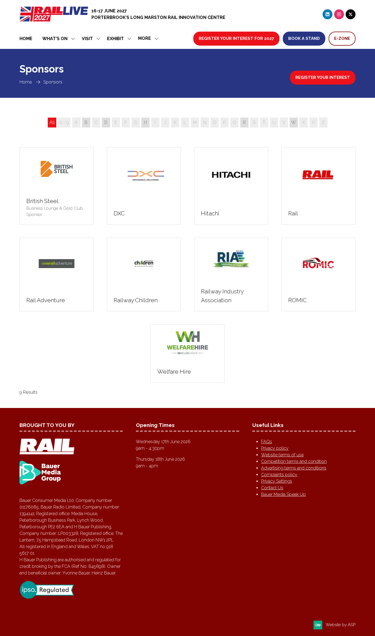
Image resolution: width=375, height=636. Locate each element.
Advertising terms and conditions (293, 468)
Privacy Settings (276, 481)
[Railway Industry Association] (231, 274)
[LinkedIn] (327, 14)
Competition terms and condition (294, 461)
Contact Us (272, 487)
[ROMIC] (318, 274)
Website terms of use (282, 454)
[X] (351, 14)
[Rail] (318, 186)
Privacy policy (275, 448)
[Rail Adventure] (56, 274)
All (52, 122)
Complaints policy (279, 474)
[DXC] (144, 186)
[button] (147, 39)
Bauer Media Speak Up (283, 494)
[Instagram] (339, 14)
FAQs (266, 441)
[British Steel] (56, 186)
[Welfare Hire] (187, 354)
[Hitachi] (231, 186)
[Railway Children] (144, 274)
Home (25, 38)
